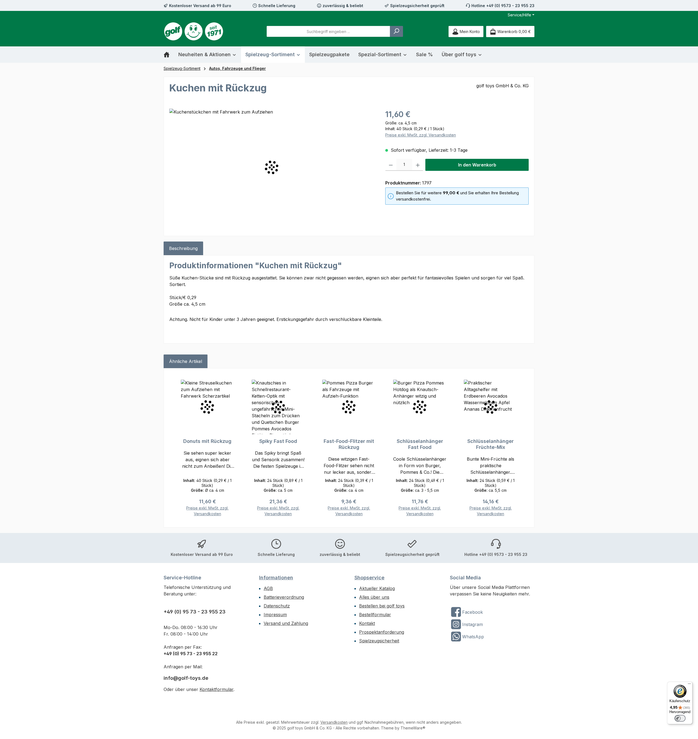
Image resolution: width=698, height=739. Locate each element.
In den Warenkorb (477, 165)
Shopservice (369, 577)
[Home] (169, 54)
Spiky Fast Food (278, 441)
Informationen (276, 577)
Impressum (275, 614)
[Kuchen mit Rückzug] (271, 167)
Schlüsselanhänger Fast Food (420, 444)
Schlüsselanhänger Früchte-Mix (490, 444)
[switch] (680, 718)
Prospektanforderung (381, 632)
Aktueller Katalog (377, 588)
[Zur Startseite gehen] (194, 31)
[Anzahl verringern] (390, 165)
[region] (272, 167)
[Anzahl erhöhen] (417, 165)
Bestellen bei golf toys (382, 606)
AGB (268, 588)
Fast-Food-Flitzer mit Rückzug (349, 444)
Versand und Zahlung (286, 623)
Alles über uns (374, 597)
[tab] (183, 248)
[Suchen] (396, 31)
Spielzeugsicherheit (379, 640)
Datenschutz (277, 606)
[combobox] (328, 31)
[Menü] (689, 685)
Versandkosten (334, 722)
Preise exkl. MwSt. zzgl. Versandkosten (420, 135)
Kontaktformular (216, 689)
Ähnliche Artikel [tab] (185, 361)
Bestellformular (375, 614)
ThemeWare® (413, 728)
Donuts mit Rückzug (207, 441)
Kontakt (367, 623)
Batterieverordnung (284, 597)
